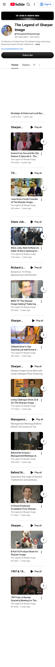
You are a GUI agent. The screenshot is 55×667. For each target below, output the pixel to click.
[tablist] (27, 65)
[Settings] (34, 4)
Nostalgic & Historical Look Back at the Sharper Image (27, 113)
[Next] (43, 142)
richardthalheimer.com (13, 49)
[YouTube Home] (17, 4)
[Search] (28, 4)
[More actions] (41, 154)
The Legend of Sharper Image (23, 160)
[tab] (14, 65)
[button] (39, 65)
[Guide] (4, 4)
